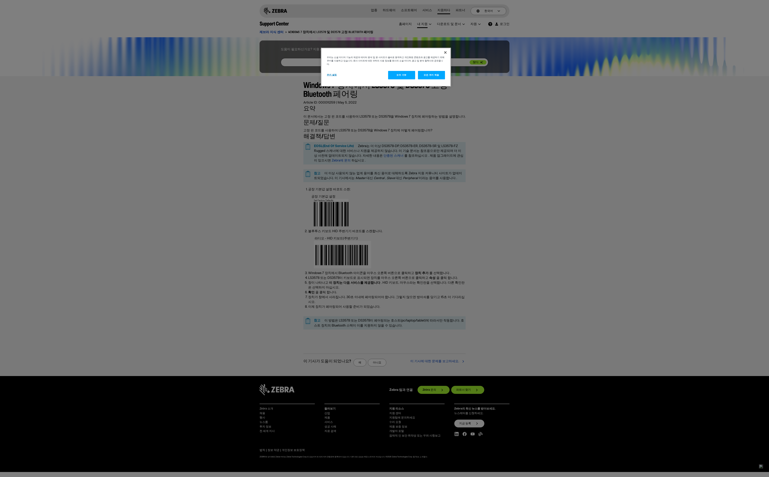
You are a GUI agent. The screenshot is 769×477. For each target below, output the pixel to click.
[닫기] (445, 52)
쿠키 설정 (332, 75)
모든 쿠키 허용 (431, 75)
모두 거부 (402, 75)
